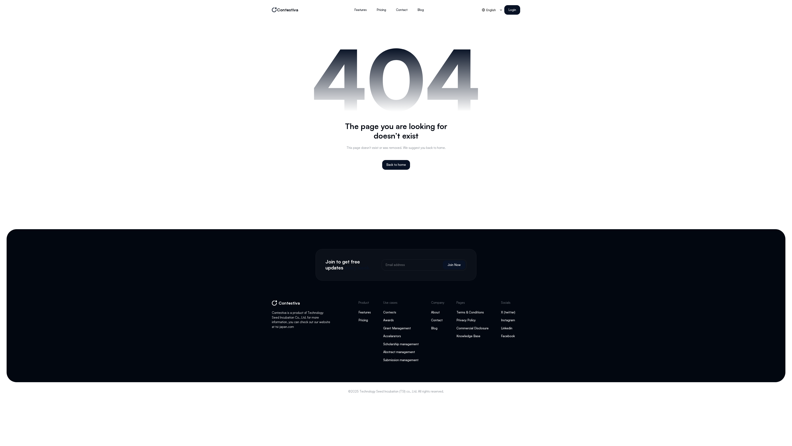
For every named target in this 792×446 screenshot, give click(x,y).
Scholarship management (401, 344)
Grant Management (397, 328)
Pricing (363, 320)
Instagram (508, 320)
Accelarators (392, 336)
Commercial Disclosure (472, 328)
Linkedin (506, 328)
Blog (434, 328)
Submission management (400, 360)
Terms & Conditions (470, 312)
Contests (389, 312)
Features (364, 312)
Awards (388, 320)
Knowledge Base (468, 336)
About (435, 312)
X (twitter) (508, 312)
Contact (437, 320)
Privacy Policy (466, 320)
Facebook (508, 336)
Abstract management (399, 352)
